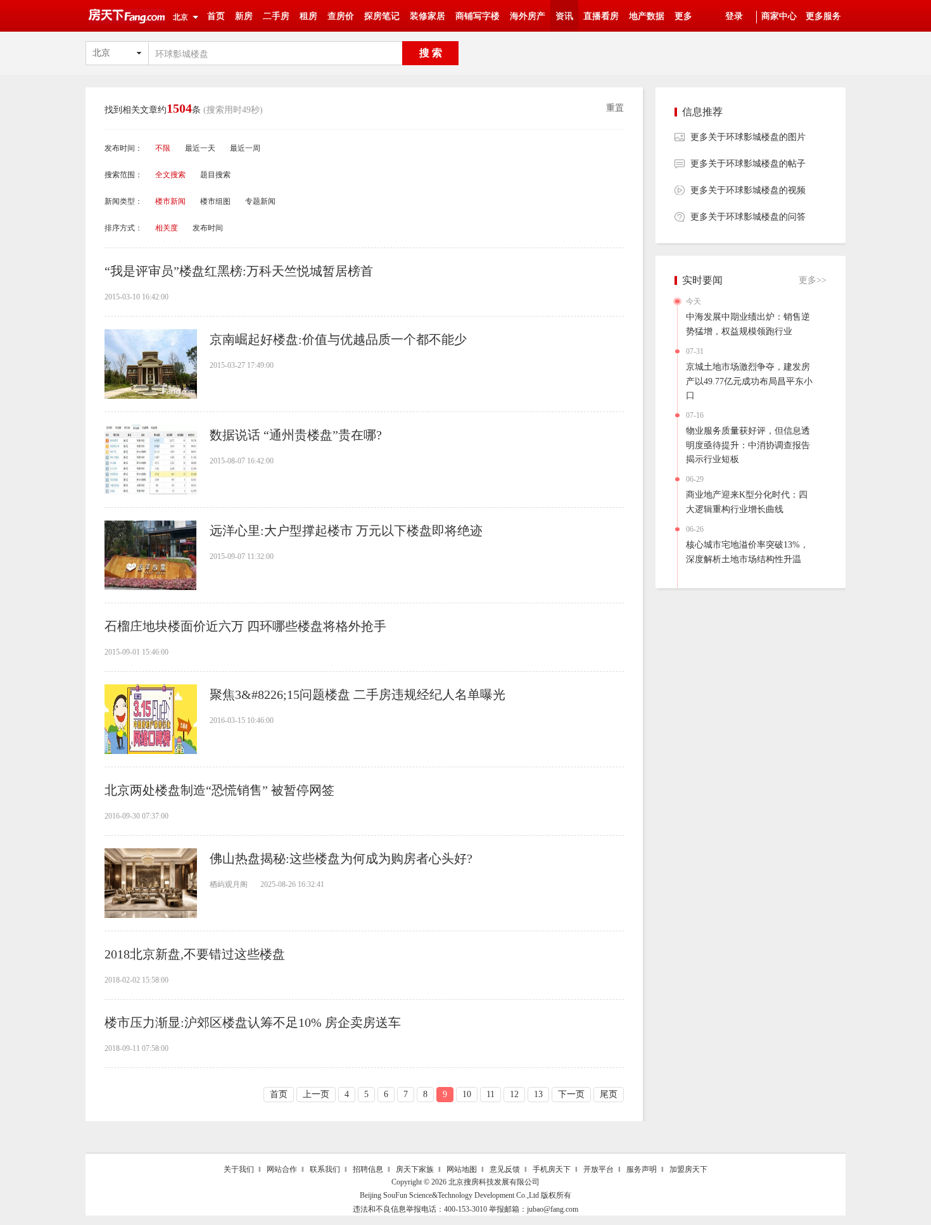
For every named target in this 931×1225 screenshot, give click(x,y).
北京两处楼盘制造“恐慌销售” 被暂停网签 (219, 790)
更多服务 (823, 16)
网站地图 (461, 1169)
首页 (216, 16)
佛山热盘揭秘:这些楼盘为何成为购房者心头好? (341, 858)
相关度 (166, 227)
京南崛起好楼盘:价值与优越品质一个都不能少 (338, 339)
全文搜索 (170, 174)
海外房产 (527, 16)
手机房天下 (552, 1169)
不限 (162, 148)
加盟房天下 (688, 1169)
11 (490, 1094)
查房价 (340, 16)
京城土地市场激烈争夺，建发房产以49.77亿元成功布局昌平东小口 (749, 381)
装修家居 (427, 16)
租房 (308, 16)
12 (514, 1094)
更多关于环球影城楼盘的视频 (748, 190)
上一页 (316, 1094)
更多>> (812, 280)
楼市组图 (215, 201)
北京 (180, 17)
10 (466, 1094)
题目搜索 (215, 174)
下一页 (571, 1094)
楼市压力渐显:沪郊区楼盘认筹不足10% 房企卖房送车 (252, 1022)
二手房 (276, 16)
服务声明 (641, 1169)
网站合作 (282, 1169)
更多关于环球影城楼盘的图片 (748, 137)
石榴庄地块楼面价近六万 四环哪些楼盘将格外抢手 (245, 626)
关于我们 (239, 1169)
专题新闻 (260, 201)
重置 (615, 108)
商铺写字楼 (477, 16)
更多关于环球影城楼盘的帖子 (748, 163)
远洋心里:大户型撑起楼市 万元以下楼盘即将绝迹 (346, 530)
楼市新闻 (170, 201)
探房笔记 (382, 16)
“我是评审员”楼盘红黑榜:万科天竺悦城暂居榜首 (238, 271)
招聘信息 (368, 1169)
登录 (734, 16)
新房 (244, 16)
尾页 (609, 1094)
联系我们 (325, 1169)
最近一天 (200, 148)
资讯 (564, 16)
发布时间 (208, 227)
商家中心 (779, 16)
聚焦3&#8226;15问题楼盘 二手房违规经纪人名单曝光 (357, 694)
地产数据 (646, 16)
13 (538, 1094)
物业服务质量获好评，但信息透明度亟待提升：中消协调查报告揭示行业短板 (748, 445)
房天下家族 (415, 1169)
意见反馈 (505, 1169)
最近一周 (245, 148)
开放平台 (598, 1169)
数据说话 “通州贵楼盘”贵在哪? (296, 435)
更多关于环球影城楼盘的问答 (748, 217)
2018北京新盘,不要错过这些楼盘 (194, 954)
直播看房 (601, 16)
